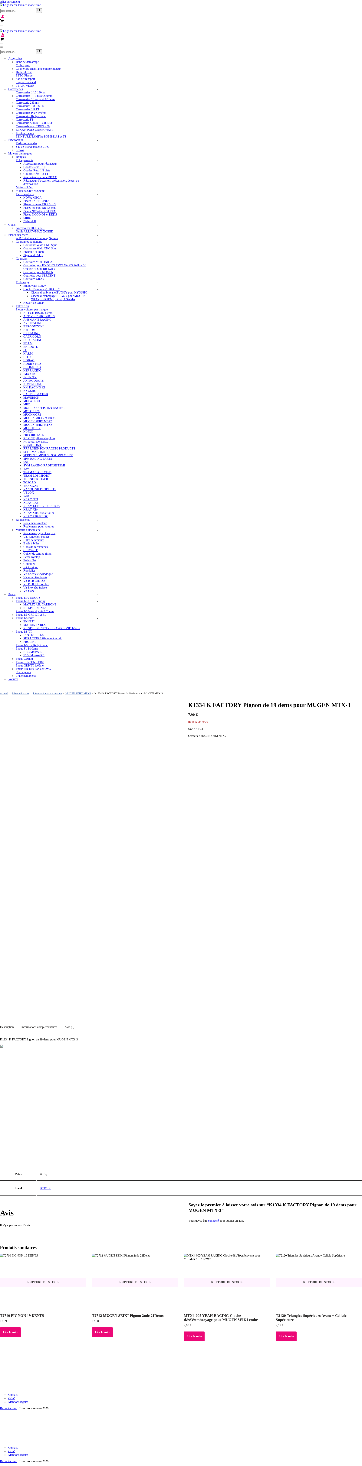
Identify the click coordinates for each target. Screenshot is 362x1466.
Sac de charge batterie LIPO (32, 146)
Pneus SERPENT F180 (30, 662)
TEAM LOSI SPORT (36, 475)
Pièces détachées (20, 693)
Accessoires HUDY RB (30, 228)
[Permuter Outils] (97, 224)
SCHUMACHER (34, 451)
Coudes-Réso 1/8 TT (35, 173)
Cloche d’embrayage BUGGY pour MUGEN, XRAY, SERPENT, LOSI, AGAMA (58, 297)
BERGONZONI (33, 326)
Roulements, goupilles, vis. (39, 533)
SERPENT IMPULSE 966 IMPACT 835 (48, 455)
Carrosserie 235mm (27, 102)
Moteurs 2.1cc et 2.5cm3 (30, 190)
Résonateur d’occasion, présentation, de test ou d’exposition (51, 182)
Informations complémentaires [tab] (39, 1027)
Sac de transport (25, 78)
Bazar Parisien (8, 1408)
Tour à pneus (23, 672)
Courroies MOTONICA (37, 262)
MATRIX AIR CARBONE (40, 604)
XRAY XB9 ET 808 (35, 516)
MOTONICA (31, 411)
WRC (26, 496)
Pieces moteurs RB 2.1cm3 (39, 204)
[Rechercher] (39, 10)
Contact (13, 1394)
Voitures (13, 679)
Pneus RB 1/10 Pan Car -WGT (34, 668)
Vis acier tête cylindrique (38, 574)
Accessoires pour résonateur (40, 163)
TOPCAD (29, 482)
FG (25, 350)
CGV (11, 1398)
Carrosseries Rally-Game (31, 116)
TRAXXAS (30, 485)
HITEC (27, 356)
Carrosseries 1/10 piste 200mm (34, 95)
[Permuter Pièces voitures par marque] (97, 309)
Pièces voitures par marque (47, 693)
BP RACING (31, 333)
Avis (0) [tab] (69, 1027)
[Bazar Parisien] (20, 5)
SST (26, 462)
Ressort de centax (33, 302)
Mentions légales (18, 1401)
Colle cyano (23, 65)
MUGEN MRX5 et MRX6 (39, 418)
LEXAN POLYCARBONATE (35, 129)
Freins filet (29, 560)
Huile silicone (24, 72)
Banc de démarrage (27, 61)
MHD (27, 404)
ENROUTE (30, 346)
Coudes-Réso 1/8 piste (36, 170)
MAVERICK (31, 397)
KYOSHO (29, 390)
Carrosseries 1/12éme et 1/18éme (35, 99)
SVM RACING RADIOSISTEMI (44, 465)
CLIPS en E (30, 550)
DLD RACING (32, 340)
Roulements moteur (35, 523)
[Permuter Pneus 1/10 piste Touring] (97, 601)
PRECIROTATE (33, 434)
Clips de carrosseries (35, 546)
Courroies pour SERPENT (39, 275)
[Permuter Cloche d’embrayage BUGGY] (97, 289)
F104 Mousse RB (33, 655)
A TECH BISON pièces (37, 312)
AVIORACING (33, 323)
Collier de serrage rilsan (37, 553)
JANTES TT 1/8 (33, 635)
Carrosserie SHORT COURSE (34, 123)
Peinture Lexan (25, 133)
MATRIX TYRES (34, 624)
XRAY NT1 (30, 499)
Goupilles (29, 563)
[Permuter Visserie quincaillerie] (97, 530)
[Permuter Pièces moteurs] (97, 194)
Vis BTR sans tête (34, 580)
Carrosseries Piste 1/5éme (31, 112)
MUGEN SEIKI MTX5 (37, 424)
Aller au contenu (10, 1)
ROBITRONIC (32, 445)
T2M (26, 468)
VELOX (28, 492)
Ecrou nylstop (31, 557)
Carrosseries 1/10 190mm (31, 92)
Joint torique (30, 567)
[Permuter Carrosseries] (97, 89)
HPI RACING (32, 367)
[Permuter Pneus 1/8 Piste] (97, 618)
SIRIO (27, 217)
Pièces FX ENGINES (36, 201)
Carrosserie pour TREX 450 (33, 126)
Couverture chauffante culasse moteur (38, 68)
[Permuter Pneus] (97, 594)
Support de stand (26, 82)
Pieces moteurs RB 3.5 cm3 (39, 207)
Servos (20, 150)
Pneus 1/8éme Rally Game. (32, 645)
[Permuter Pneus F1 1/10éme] (97, 648)
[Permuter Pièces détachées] (97, 235)
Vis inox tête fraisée (35, 587)
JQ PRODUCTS (33, 380)
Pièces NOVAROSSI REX (39, 211)
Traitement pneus (26, 675)
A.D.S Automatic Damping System (37, 238)
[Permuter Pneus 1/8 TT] (97, 631)
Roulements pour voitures (38, 526)
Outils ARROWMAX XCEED (34, 231)
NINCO (28, 431)
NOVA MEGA (32, 197)
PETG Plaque (24, 75)
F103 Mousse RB (33, 652)
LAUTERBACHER (35, 394)
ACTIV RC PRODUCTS (39, 316)
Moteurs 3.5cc (24, 187)
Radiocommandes (26, 143)
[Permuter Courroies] (97, 258)
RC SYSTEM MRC (35, 441)
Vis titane (29, 590)
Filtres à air (22, 306)
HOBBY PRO (32, 363)
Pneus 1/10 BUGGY (28, 597)
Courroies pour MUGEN (38, 272)
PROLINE (29, 641)
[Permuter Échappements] (97, 160)
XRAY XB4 (30, 509)
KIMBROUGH (32, 384)
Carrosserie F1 (24, 119)
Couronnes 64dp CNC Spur (40, 248)
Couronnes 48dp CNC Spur (40, 245)
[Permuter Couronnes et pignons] (97, 241)
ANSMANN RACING (37, 319)
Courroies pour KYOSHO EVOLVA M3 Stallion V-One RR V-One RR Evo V (54, 267)
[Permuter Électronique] (97, 140)
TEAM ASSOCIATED (37, 472)
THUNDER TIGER (35, 479)
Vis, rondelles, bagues (36, 536)
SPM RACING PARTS (37, 458)
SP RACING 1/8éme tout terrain (42, 638)
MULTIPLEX (32, 428)
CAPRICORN (32, 336)
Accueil (4, 693)
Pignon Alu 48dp (33, 251)
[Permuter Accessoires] (97, 58)
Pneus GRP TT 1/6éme (30, 665)
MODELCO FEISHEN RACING (44, 407)
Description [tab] (7, 1027)
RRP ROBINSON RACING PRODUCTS (49, 448)
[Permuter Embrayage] (97, 282)
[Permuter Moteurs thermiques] (97, 153)
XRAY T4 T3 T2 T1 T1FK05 (41, 506)
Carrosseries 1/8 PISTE (30, 106)
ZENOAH (29, 221)
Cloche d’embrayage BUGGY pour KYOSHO (59, 292)
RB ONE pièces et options (39, 438)
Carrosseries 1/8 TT (27, 109)
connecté (213, 1220)
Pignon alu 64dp (33, 255)
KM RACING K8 (34, 387)
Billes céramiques (33, 540)
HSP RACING (32, 370)
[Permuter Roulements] (97, 519)
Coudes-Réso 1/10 (34, 167)
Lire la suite (10, 1332)
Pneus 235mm (24, 658)
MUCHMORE (32, 414)
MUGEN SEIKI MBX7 (37, 421)
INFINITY (30, 377)
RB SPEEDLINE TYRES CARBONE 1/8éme (51, 628)
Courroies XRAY (33, 279)
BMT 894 (29, 329)
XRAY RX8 (30, 502)
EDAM (27, 343)
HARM (28, 353)
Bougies (21, 156)
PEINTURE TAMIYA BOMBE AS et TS (41, 136)
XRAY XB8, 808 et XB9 (38, 512)
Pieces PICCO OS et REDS (40, 214)
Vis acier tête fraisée (35, 577)
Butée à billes (31, 543)
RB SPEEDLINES (34, 607)
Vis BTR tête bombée (36, 584)
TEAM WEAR (25, 85)
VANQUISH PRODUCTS (39, 489)
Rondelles (29, 570)
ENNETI (29, 621)
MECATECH (31, 401)
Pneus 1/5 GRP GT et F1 (31, 614)
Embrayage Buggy (34, 285)
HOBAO (29, 360)
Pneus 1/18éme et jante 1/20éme (35, 611)
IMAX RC (29, 373)
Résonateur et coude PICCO (40, 177)
